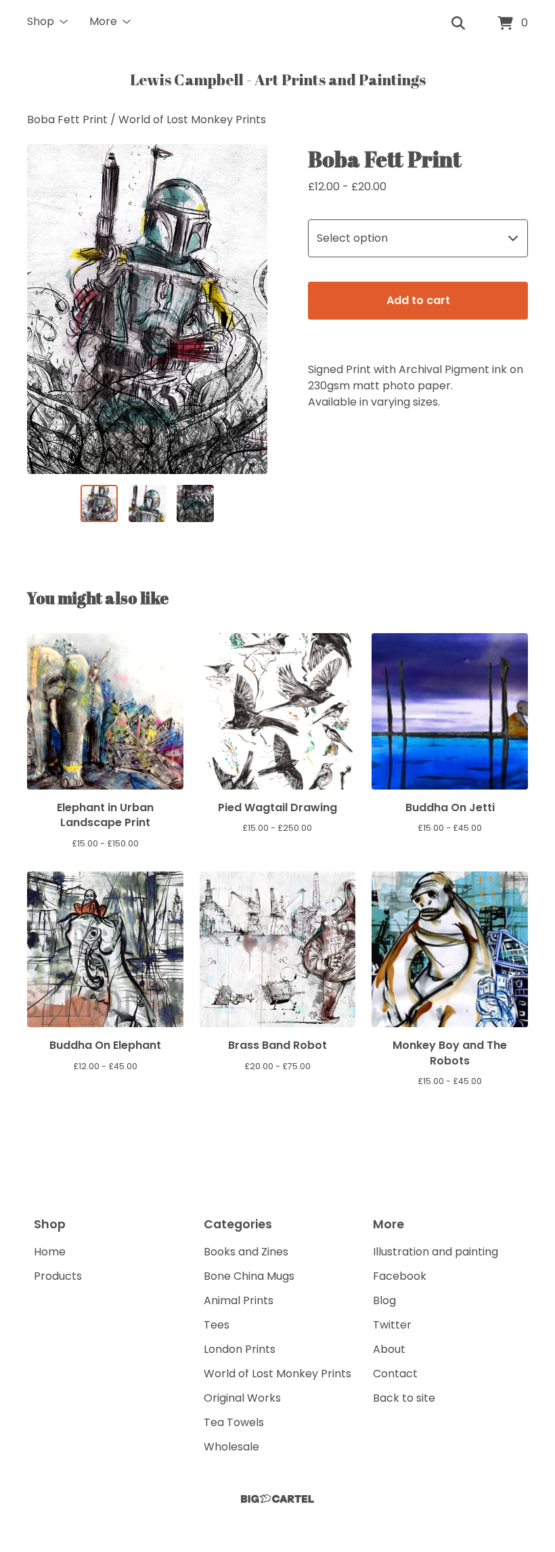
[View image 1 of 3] (99, 503)
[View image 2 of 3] (147, 503)
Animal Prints (238, 1300)
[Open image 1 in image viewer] (147, 309)
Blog (384, 1300)
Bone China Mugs (249, 1276)
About (389, 1349)
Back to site (404, 1398)
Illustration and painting (435, 1251)
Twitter (392, 1325)
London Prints (239, 1349)
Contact (395, 1373)
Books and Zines (246, 1251)
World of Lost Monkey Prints (192, 119)
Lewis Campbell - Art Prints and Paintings (278, 79)
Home (50, 1251)
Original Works (242, 1398)
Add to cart (418, 300)
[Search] (458, 24)
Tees (216, 1325)
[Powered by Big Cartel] (277, 1499)
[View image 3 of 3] (195, 503)
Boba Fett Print (67, 119)
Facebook (399, 1276)
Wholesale (231, 1446)
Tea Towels (234, 1422)
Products (58, 1276)
